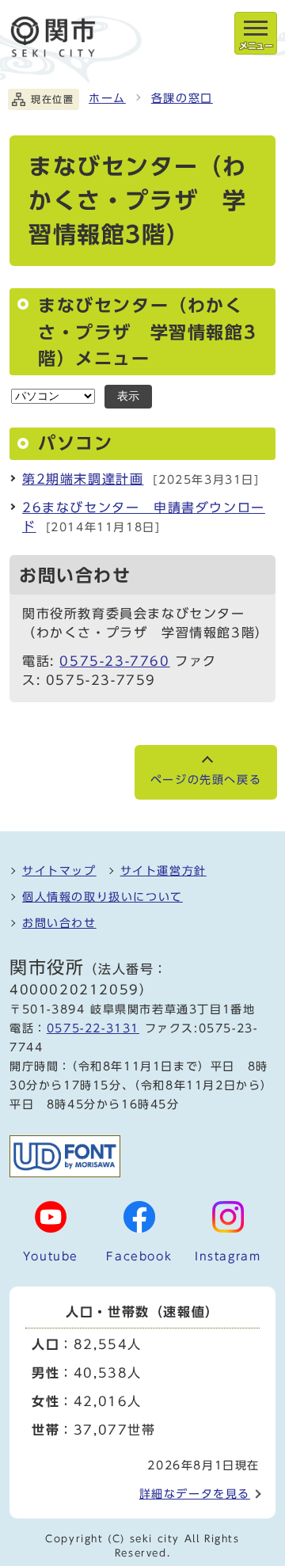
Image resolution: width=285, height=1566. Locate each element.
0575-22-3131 (93, 1028)
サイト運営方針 (163, 870)
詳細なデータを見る (194, 1493)
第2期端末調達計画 (82, 479)
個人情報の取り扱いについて (102, 897)
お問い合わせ (59, 923)
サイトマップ (59, 870)
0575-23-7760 (114, 661)
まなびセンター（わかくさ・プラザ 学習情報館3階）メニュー (147, 332)
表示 (128, 396)
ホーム (107, 98)
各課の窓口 (182, 98)
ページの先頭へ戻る (205, 779)
